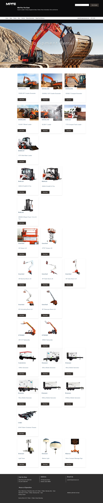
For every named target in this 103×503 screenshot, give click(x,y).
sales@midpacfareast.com (83, 18)
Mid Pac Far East (23, 8)
